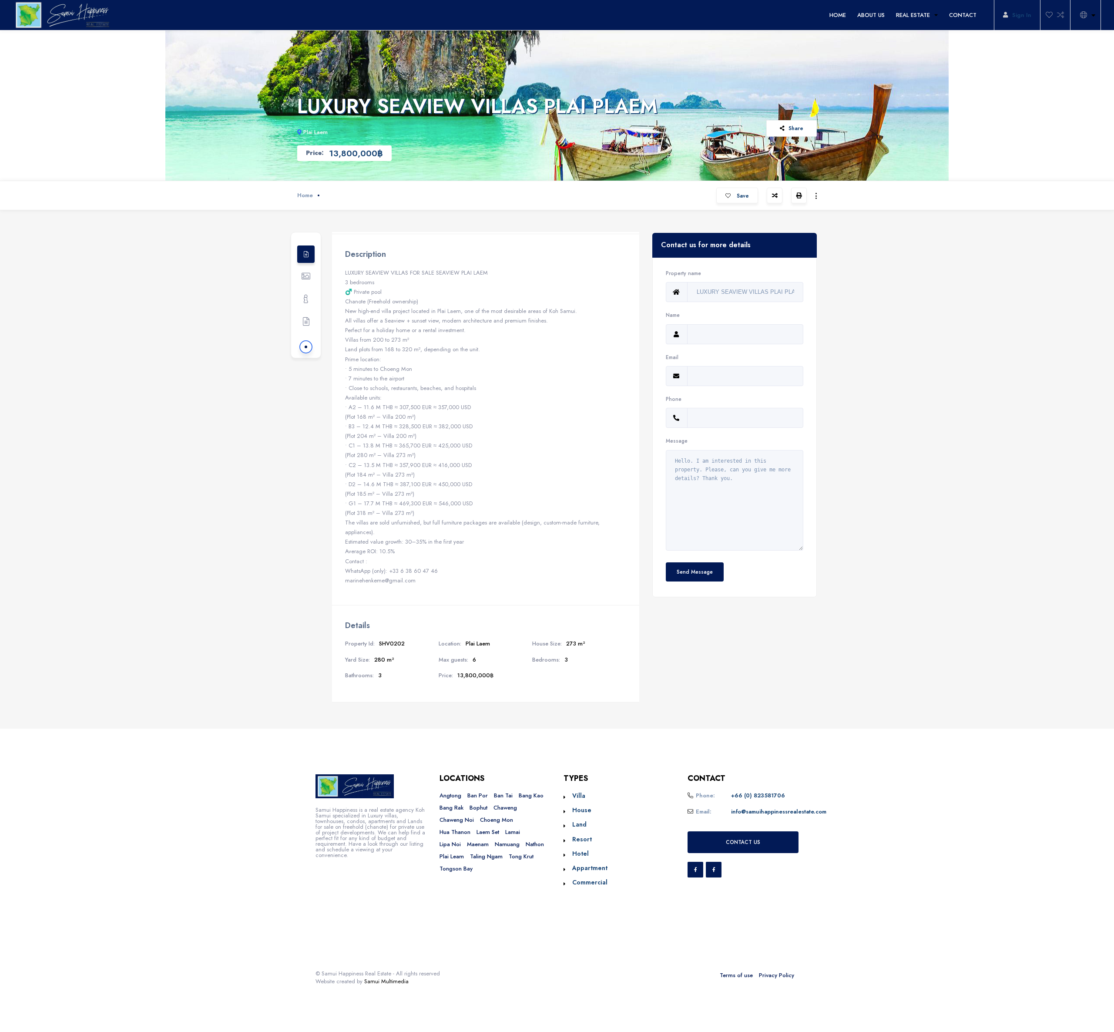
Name (673, 315)
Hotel (580, 853)
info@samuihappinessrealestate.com (778, 811)
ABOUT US (871, 15)
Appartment (589, 868)
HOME (837, 15)
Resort (582, 839)
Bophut (478, 807)
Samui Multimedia (386, 981)
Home (305, 195)
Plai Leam (452, 856)
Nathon (535, 844)
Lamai (512, 832)
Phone (673, 399)
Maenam (478, 844)
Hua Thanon (455, 832)
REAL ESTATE (913, 15)
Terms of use (736, 975)
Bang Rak (451, 807)
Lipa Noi (450, 844)
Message (677, 440)
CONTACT (962, 15)
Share (796, 128)
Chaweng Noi (457, 820)
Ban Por (477, 795)
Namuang (507, 844)
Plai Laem (315, 132)
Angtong (450, 795)
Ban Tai (503, 795)
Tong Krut (521, 856)
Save (742, 195)
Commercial (589, 882)
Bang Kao (531, 795)
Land (579, 824)
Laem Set (487, 832)
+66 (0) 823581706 (758, 795)
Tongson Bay (456, 868)
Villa (578, 795)
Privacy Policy (776, 975)
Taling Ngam (486, 856)
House (581, 810)
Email (672, 357)
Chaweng (505, 807)
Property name (683, 273)
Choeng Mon (496, 820)
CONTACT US (743, 842)
